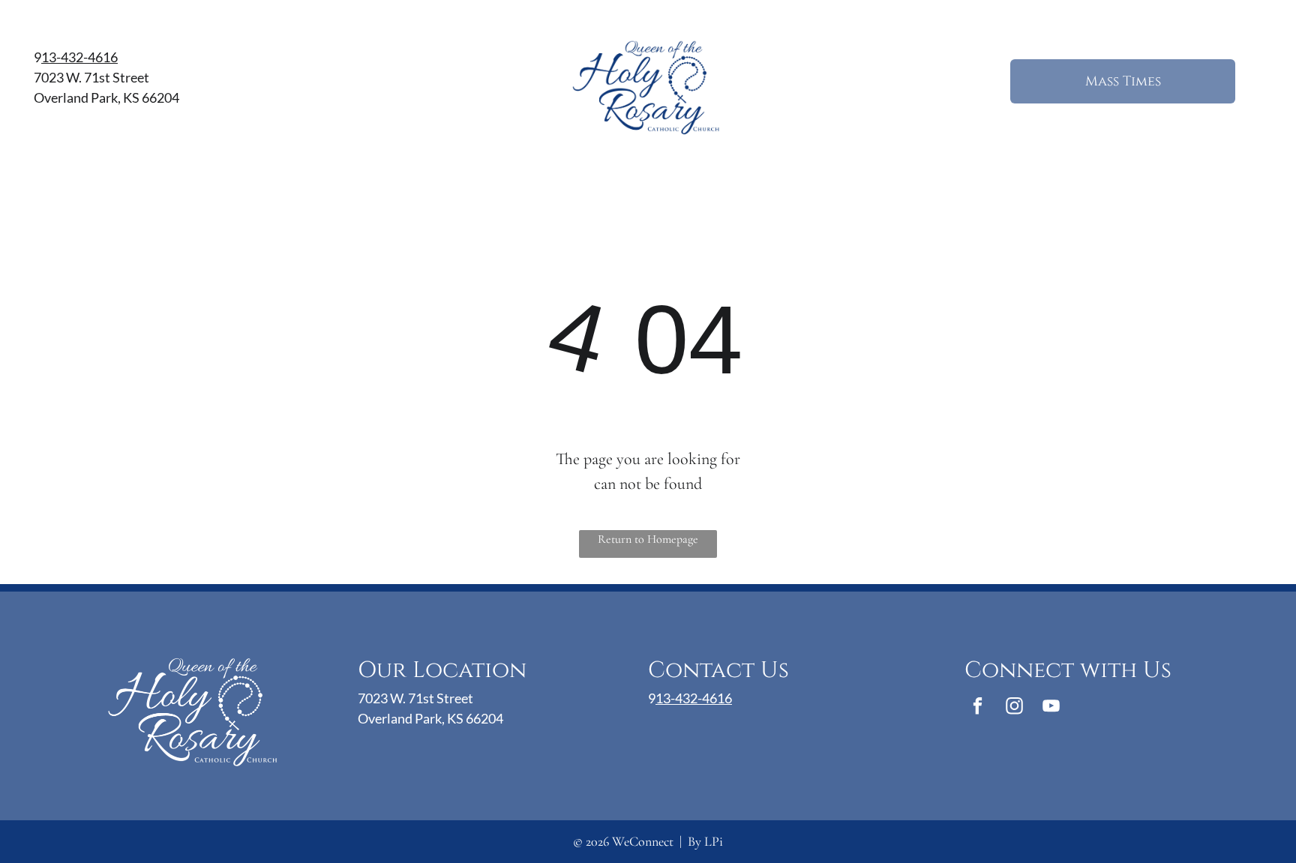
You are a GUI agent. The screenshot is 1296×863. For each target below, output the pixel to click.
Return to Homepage (648, 539)
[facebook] (977, 708)
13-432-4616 (79, 57)
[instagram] (1014, 708)
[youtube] (1051, 708)
